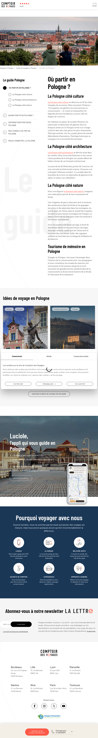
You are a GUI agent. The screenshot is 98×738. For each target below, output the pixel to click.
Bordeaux (16, 667)
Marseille (75, 667)
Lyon (53, 667)
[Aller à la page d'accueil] (9, 5)
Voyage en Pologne (6, 68)
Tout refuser (18, 384)
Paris (53, 685)
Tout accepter (80, 384)
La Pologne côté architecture (60, 152)
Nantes (15, 685)
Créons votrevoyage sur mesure (37, 732)
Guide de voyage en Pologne (26, 68)
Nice (33, 685)
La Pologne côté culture (58, 102)
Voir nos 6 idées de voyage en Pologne (49, 394)
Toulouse (75, 685)
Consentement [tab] (17, 356)
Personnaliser (48, 384)
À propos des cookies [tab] (81, 356)
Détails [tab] (49, 356)
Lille (32, 667)
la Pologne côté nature (74, 191)
